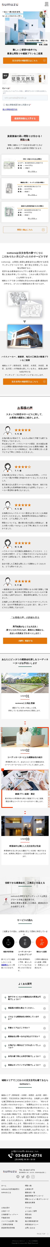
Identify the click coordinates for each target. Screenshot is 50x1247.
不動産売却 (5, 1218)
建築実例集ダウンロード (34, 1196)
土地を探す (5, 1208)
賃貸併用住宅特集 (8, 1228)
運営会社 (28, 1214)
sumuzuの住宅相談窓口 (10, 1189)
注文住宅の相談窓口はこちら (25, 60)
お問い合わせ (30, 1228)
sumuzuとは (6, 1192)
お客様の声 (29, 1189)
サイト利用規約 (33, 1241)
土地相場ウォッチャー (9, 1214)
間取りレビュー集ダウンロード (37, 1199)
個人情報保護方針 (32, 1221)
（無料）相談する (25, 641)
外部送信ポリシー (32, 1224)
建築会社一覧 (30, 1192)
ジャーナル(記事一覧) (9, 1221)
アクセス (28, 1208)
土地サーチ (5, 1211)
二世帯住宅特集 (7, 1224)
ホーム (3, 1185)
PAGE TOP (41, 1234)
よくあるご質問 (31, 1211)
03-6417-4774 (28, 1155)
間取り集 (28, 1185)
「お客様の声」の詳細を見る (25, 617)
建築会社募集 (30, 1202)
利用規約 (28, 1218)
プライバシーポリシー (18, 1241)
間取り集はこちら (25, 230)
